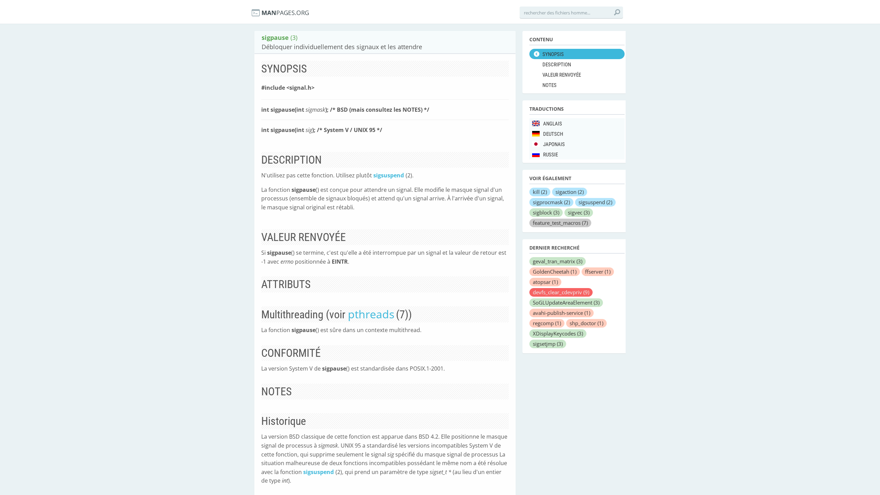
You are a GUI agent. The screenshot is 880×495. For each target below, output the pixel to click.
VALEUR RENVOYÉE (561, 75)
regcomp (547, 323)
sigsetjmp (548, 343)
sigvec (579, 212)
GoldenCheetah (554, 271)
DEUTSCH (553, 134)
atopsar (545, 281)
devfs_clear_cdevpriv (561, 292)
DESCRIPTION (556, 65)
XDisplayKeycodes (558, 333)
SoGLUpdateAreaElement (566, 302)
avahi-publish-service (561, 312)
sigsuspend (388, 175)
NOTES (549, 85)
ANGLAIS (552, 124)
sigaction (570, 191)
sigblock (546, 212)
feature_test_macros (560, 222)
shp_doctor (586, 323)
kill (540, 191)
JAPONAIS (554, 144)
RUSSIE (550, 155)
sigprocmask (551, 202)
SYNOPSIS (553, 54)
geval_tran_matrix (557, 261)
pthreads (371, 314)
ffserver (597, 271)
